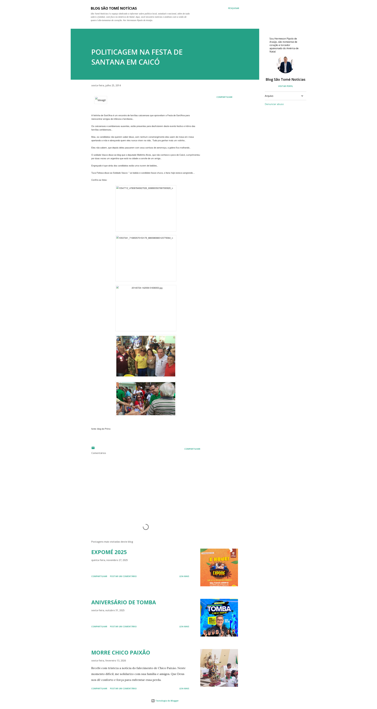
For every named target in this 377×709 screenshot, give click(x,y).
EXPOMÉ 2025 (109, 552)
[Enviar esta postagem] (93, 448)
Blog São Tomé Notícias (285, 79)
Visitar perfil (285, 86)
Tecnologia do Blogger (167, 700)
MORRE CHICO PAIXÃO (120, 652)
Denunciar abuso (274, 104)
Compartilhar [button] (224, 97)
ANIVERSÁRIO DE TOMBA (123, 602)
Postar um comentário (123, 576)
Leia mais (184, 576)
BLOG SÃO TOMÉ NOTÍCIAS (114, 8)
